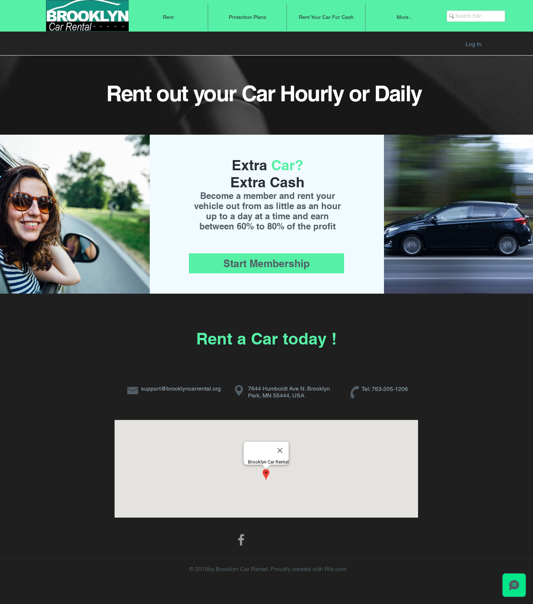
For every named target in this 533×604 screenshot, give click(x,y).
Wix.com (335, 569)
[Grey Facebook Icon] (241, 539)
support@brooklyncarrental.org (181, 388)
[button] (168, 17)
